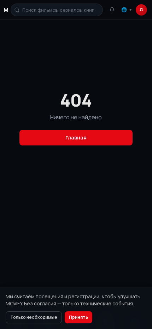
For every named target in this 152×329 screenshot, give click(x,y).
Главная (76, 137)
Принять (78, 317)
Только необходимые (33, 317)
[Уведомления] (112, 10)
